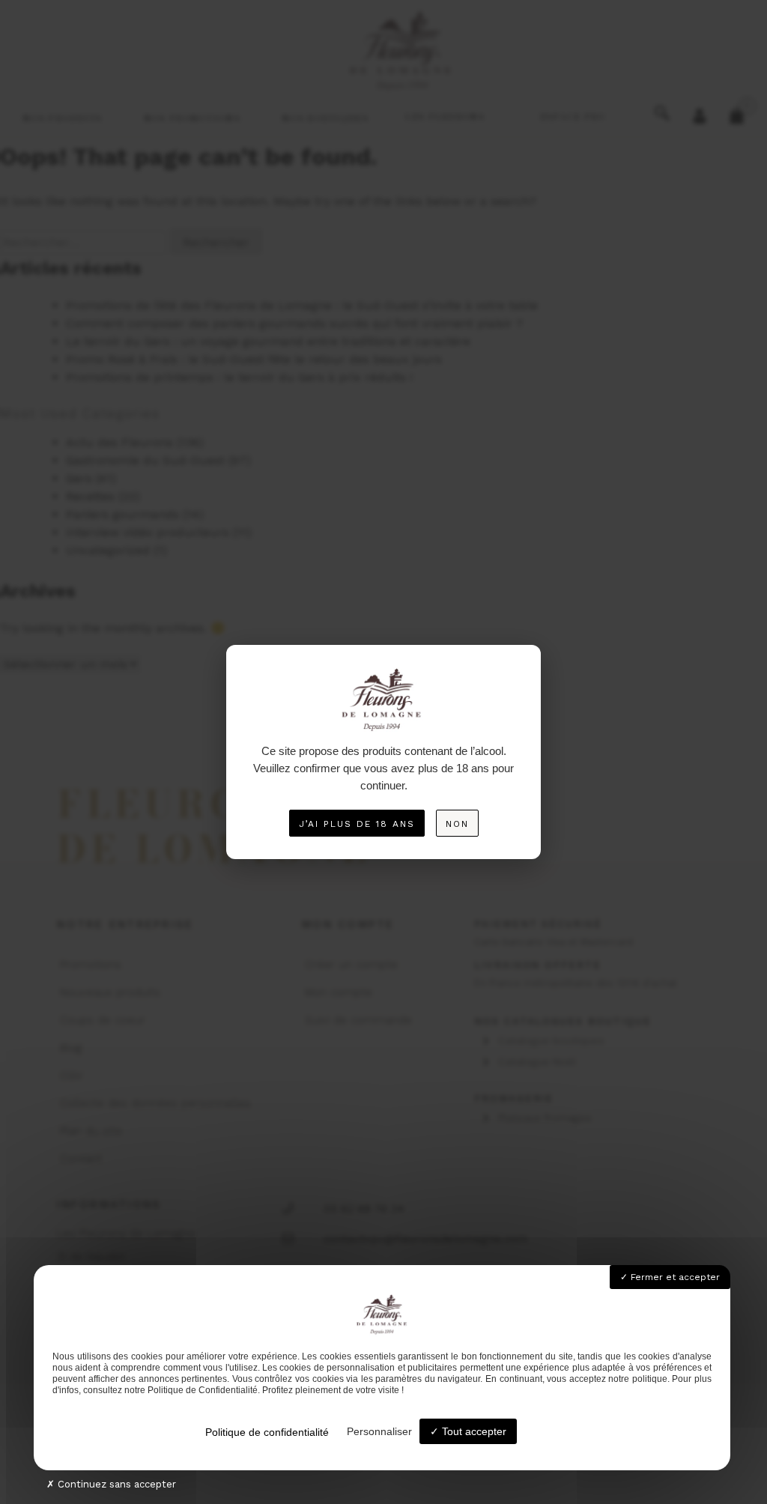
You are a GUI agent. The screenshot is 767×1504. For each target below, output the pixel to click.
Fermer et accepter (674, 1277)
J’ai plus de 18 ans (357, 824)
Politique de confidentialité (267, 1432)
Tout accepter (472, 1431)
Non (457, 824)
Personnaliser (379, 1431)
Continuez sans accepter (115, 1484)
